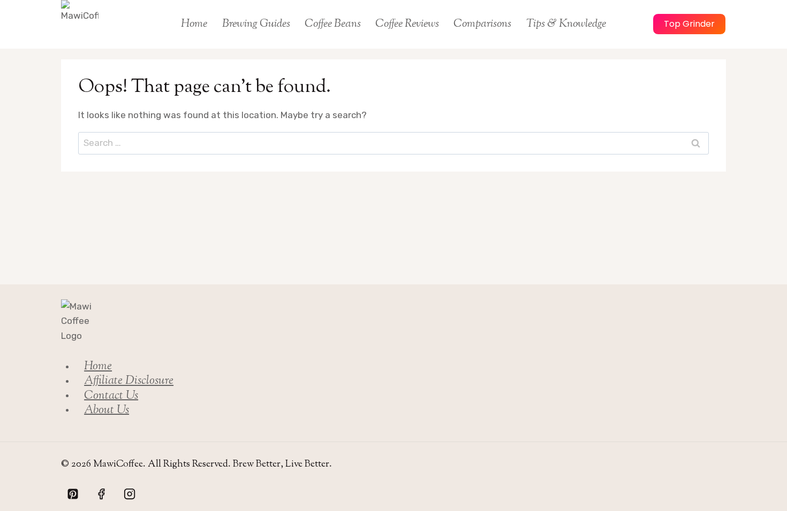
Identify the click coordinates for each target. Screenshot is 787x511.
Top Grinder (689, 24)
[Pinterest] (73, 494)
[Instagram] (129, 494)
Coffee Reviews (407, 24)
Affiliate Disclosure (128, 381)
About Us (106, 410)
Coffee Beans (333, 24)
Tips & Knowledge (566, 24)
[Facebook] (101, 494)
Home (194, 24)
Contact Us (111, 395)
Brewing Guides (256, 24)
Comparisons (482, 24)
